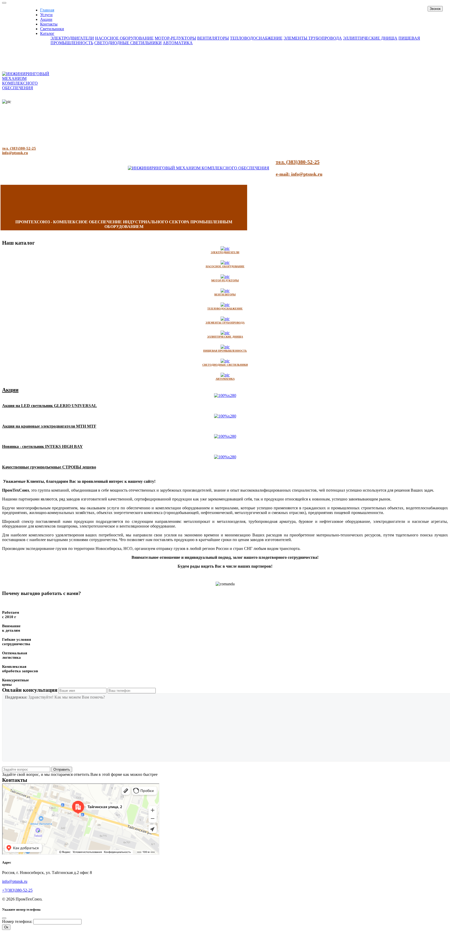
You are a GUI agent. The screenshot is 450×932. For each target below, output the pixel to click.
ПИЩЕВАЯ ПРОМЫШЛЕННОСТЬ (225, 350)
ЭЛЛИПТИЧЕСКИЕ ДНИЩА (370, 38)
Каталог (47, 33)
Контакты (49, 24)
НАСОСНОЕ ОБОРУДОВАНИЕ (124, 38)
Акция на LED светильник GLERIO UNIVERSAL (49, 405)
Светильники (52, 29)
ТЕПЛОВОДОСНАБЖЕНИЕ (256, 38)
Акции (46, 19)
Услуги (46, 14)
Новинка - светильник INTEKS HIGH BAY (42, 446)
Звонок (435, 9)
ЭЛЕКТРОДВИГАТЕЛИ (72, 38)
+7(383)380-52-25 (17, 890)
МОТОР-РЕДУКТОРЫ (175, 38)
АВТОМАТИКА (178, 43)
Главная (47, 10)
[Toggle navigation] (4, 3)
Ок (6, 927)
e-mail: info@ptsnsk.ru (299, 174)
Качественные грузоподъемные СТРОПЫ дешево (49, 467)
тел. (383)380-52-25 (19, 148)
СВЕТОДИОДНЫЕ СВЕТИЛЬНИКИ (128, 43)
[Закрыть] (4, 918)
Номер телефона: (17, 921)
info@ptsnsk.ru (15, 153)
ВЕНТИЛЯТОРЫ (213, 38)
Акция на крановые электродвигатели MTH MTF (49, 426)
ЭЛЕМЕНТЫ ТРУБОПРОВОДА (313, 38)
